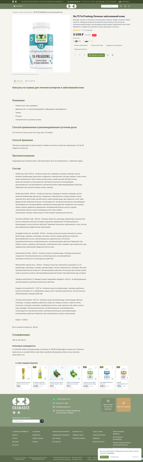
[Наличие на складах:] (92, 41)
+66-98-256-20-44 (63, 399)
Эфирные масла (78, 435)
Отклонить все (114, 457)
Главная (15, 12)
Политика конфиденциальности (62, 457)
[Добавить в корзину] (28, 378)
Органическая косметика (61, 431)
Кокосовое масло (98, 441)
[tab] (18, 81)
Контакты (15, 445)
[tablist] (49, 81)
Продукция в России (80, 49)
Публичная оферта (77, 457)
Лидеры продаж (37, 438)
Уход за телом (97, 431)
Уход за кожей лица (97, 45)
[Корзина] (125, 6)
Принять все (104, 457)
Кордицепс (96, 438)
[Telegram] (16, 2)
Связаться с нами (62, 403)
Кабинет (35, 441)
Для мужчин (57, 441)
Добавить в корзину (98, 55)
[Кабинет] (129, 6)
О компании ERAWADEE (20, 431)
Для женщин (57, 438)
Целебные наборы (79, 438)
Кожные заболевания (25, 12)
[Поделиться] (112, 55)
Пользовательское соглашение (62, 459)
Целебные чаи (77, 431)
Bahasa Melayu (97, 457)
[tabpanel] (49, 220)
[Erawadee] (71, 6)
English (89, 457)
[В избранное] (28, 367)
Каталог (19, 6)
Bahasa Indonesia (92, 459)
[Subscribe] (41, 421)
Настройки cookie (77, 459)
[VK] (13, 2)
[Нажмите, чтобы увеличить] (41, 43)
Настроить (135, 457)
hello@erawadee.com (63, 407)
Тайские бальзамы (99, 435)
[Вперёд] (127, 378)
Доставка (15, 441)
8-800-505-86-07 (75, 1)
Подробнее (110, 453)
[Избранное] (121, 6)
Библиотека (36, 435)
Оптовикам (36, 431)
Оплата (14, 438)
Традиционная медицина (114, 45)
